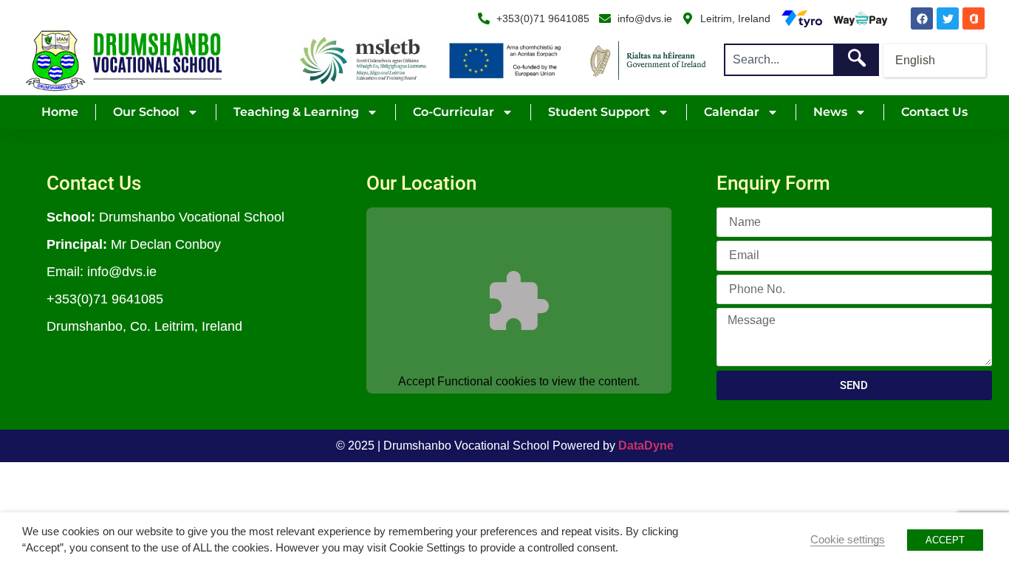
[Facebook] (922, 18)
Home (59, 112)
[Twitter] (948, 18)
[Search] (856, 60)
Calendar (731, 112)
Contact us (934, 112)
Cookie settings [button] (847, 540)
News (830, 112)
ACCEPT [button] (945, 540)
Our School (146, 112)
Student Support (599, 112)
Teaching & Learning (296, 112)
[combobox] (778, 60)
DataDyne (646, 445)
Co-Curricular (453, 112)
